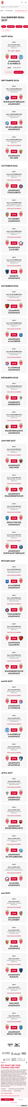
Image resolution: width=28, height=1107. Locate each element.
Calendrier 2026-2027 (21, 10)
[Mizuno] (17, 1045)
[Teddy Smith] (13, 1059)
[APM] (10, 1045)
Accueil (2, 6)
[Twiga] (23, 1053)
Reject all (21, 1099)
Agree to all (7, 1099)
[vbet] (15, 1053)
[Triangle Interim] (6, 1059)
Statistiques (9, 10)
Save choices (14, 1102)
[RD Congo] (6, 1053)
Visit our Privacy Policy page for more (10, 1095)
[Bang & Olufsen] (21, 1059)
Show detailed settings (6, 1093)
